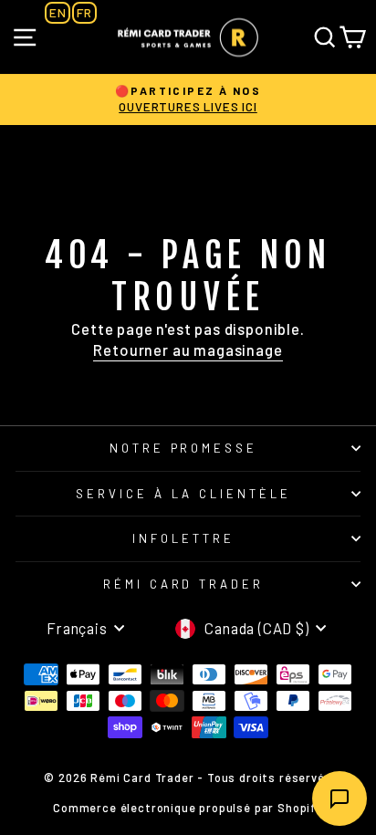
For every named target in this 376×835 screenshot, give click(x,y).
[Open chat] (339, 798)
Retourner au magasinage (187, 349)
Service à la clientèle (183, 493)
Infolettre (183, 538)
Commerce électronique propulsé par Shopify (188, 807)
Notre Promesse (184, 448)
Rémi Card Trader (184, 584)
